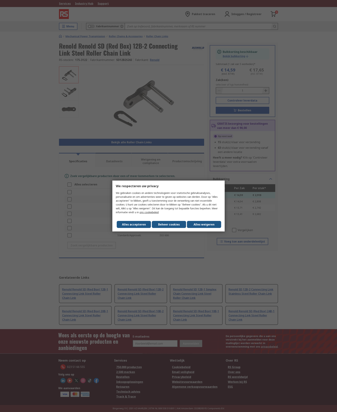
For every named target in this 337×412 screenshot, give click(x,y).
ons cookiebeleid (149, 212)
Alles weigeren (204, 224)
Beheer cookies (169, 224)
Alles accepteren (134, 224)
